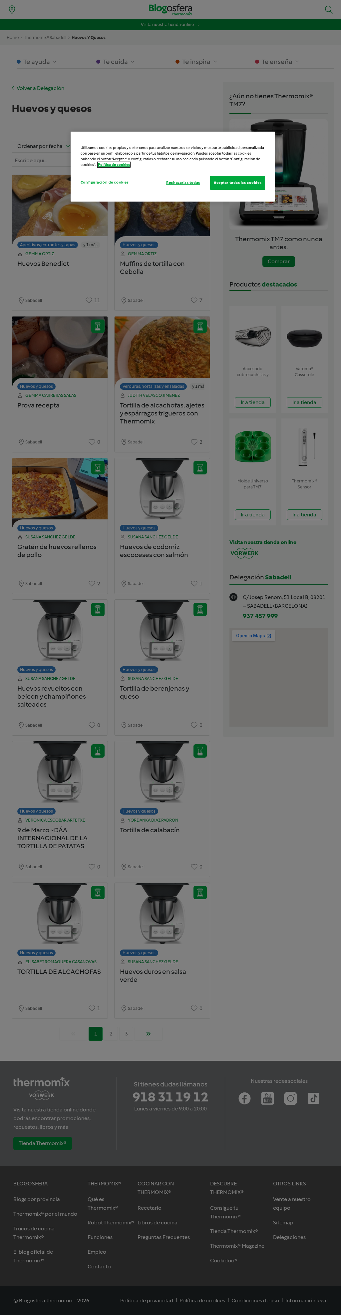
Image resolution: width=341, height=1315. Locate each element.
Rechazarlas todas (183, 182)
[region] (173, 167)
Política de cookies (114, 164)
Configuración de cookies (105, 182)
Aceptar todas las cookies (237, 182)
